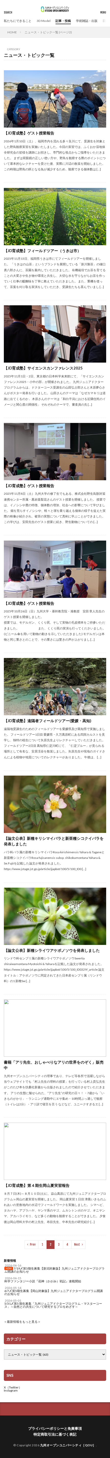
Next (77, 1244)
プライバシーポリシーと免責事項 (55, 1428)
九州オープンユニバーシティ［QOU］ (68, 1445)
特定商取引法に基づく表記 (55, 1434)
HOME (12, 32)
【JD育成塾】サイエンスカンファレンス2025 (43, 368)
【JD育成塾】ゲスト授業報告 (29, 133)
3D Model (43, 21)
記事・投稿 (63, 21)
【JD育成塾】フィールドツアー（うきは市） (42, 250)
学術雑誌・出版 (86, 21)
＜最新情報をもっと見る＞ (22, 1322)
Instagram (11, 1390)
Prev (33, 1244)
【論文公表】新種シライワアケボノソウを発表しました (52, 950)
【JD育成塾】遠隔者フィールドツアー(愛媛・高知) (47, 720)
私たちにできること (17, 21)
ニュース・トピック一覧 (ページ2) (48, 32)
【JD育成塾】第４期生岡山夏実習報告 (37, 1185)
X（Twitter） (13, 1387)
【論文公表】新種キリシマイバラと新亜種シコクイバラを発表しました (54, 841)
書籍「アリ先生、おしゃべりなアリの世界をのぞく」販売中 (54, 1065)
